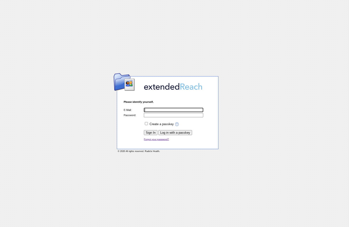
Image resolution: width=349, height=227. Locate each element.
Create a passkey (162, 124)
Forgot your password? (156, 139)
